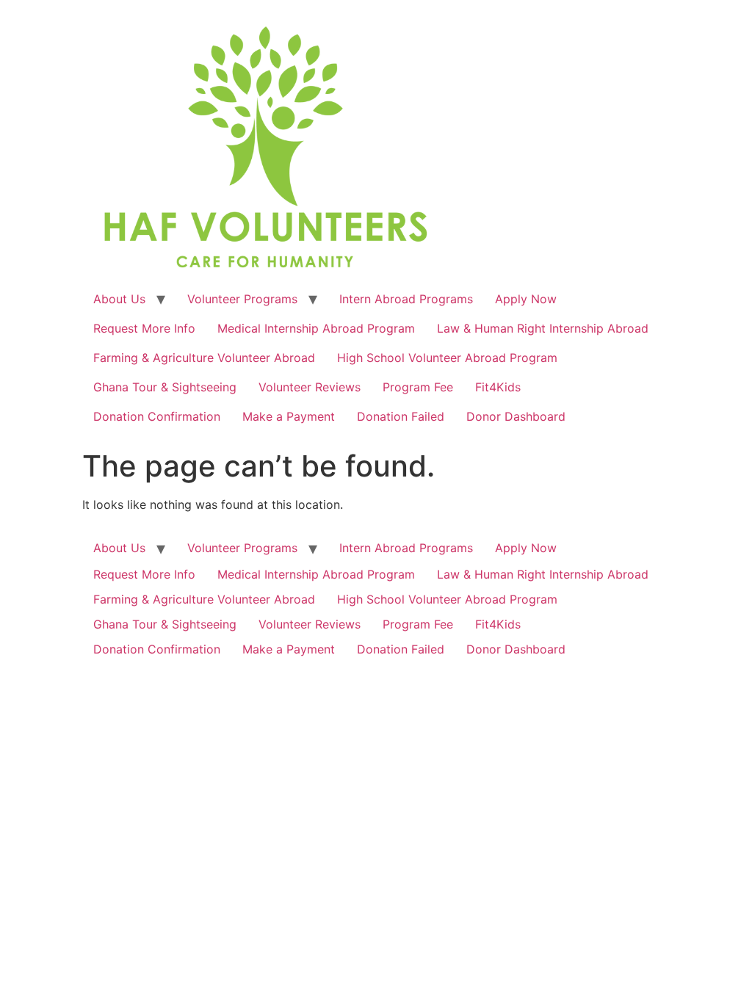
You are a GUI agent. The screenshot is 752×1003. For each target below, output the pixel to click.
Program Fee (418, 387)
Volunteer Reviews (309, 387)
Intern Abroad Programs (406, 299)
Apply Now (526, 299)
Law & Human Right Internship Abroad (542, 328)
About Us (119, 299)
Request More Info (144, 328)
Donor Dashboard (515, 416)
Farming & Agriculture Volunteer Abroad (204, 357)
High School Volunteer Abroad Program (447, 357)
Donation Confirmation (156, 416)
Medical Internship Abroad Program (316, 328)
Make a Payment (288, 416)
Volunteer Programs (242, 299)
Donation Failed (400, 416)
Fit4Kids (498, 387)
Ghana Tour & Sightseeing (164, 387)
